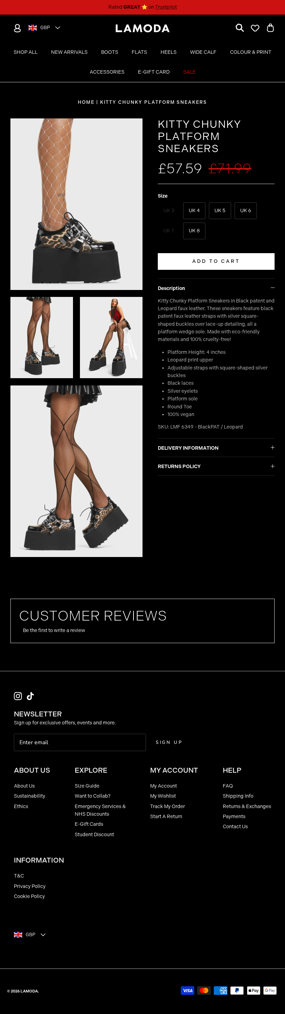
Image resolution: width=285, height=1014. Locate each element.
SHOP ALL (26, 52)
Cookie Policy (29, 896)
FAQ (228, 786)
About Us (24, 786)
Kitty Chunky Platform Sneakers (153, 102)
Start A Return (166, 817)
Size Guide (87, 786)
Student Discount (94, 835)
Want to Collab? (93, 796)
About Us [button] (32, 770)
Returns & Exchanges (247, 806)
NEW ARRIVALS (69, 52)
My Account (163, 786)
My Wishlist (163, 796)
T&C (19, 876)
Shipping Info (238, 796)
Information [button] (39, 860)
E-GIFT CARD (154, 72)
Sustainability (29, 796)
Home (86, 102)
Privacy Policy (30, 886)
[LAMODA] (143, 28)
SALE (189, 72)
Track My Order (167, 806)
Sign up (169, 742)
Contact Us (235, 827)
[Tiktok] (30, 696)
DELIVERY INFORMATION (188, 448)
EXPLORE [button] (91, 770)
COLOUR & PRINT (250, 52)
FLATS (139, 52)
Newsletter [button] (38, 714)
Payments (234, 817)
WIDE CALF (203, 52)
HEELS (169, 52)
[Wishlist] (255, 28)
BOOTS (109, 52)
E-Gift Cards (89, 824)
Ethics (21, 806)
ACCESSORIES (107, 72)
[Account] (16, 28)
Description (171, 288)
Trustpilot (166, 7)
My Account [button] (174, 770)
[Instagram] (18, 696)
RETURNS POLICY (179, 466)
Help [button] (232, 770)
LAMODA (29, 991)
